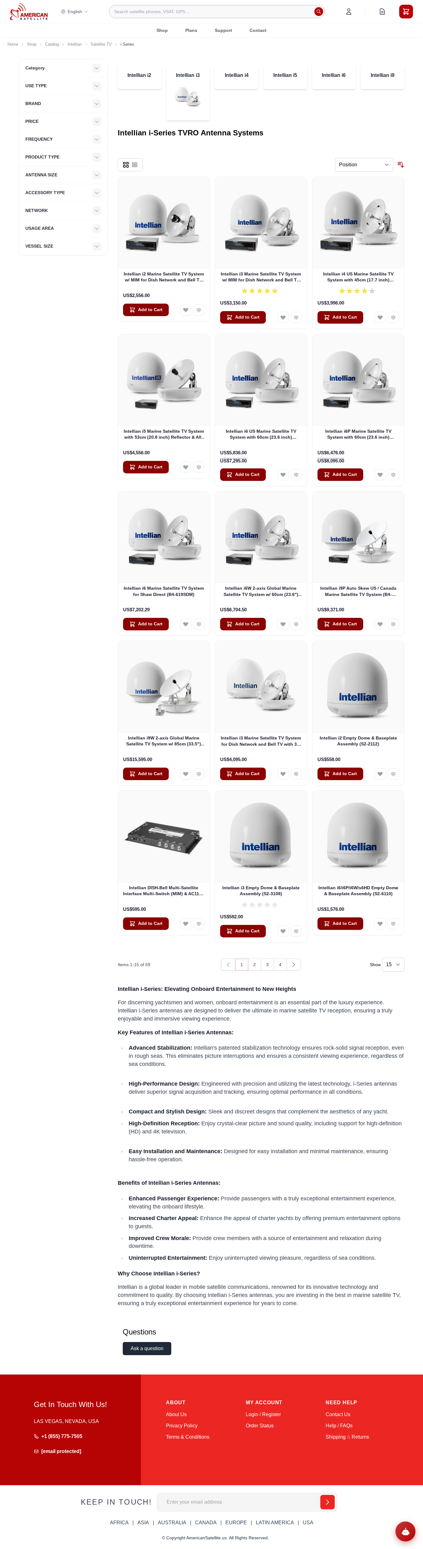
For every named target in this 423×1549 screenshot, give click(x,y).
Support (223, 30)
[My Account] (349, 11)
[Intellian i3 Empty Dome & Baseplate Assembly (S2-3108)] (261, 836)
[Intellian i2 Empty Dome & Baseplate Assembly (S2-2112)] (358, 687)
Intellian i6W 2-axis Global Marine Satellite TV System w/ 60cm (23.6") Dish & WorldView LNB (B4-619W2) (261, 592)
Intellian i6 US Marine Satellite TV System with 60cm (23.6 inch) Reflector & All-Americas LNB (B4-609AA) (261, 435)
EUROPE (236, 1522)
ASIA (143, 1522)
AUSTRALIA (172, 1522)
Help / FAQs (339, 1425)
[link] (228, 965)
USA (308, 1522)
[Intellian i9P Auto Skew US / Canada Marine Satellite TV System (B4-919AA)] (358, 537)
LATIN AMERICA (275, 1522)
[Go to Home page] (29, 11)
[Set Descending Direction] (401, 165)
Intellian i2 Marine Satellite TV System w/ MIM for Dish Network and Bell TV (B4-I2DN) (164, 277)
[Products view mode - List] (134, 165)
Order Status (260, 1425)
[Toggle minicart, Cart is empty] (406, 11)
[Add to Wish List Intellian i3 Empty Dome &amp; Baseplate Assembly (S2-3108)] (283, 931)
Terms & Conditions (187, 1437)
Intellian (75, 44)
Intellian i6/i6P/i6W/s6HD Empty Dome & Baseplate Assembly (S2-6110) (358, 890)
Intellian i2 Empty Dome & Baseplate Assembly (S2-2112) (358, 740)
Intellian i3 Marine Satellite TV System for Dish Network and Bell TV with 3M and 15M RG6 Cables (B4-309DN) (261, 741)
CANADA (206, 1522)
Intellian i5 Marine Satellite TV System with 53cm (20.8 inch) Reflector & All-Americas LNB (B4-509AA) (164, 435)
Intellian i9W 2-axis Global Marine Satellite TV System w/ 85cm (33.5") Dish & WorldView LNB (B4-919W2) (163, 741)
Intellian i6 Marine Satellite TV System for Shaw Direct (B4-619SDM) (164, 591)
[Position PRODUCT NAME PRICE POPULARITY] (364, 165)
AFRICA (119, 1522)
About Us (176, 1414)
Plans (191, 30)
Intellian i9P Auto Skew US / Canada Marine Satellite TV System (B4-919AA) (358, 592)
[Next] (293, 965)
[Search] (318, 11)
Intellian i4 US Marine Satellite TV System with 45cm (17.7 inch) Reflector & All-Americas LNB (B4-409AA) (358, 277)
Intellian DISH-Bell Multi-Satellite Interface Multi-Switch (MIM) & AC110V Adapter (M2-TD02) (163, 891)
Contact (258, 30)
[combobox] (217, 11)
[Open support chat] (405, 1531)
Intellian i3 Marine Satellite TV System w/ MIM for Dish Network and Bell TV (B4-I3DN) (261, 277)
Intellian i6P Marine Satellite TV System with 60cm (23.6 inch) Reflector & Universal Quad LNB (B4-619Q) (358, 435)
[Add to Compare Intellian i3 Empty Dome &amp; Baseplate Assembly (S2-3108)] (296, 931)
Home (13, 44)
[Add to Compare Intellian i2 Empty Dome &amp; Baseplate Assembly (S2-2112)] (393, 774)
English (75, 11)
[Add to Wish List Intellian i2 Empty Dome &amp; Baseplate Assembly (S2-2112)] (380, 774)
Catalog (52, 44)
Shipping (336, 1437)
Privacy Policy (182, 1425)
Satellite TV (101, 44)
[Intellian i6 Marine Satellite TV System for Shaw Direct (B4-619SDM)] (164, 537)
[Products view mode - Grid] (126, 165)
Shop (162, 30)
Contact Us (338, 1414)
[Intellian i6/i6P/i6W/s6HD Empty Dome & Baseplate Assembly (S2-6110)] (358, 836)
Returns (360, 1437)
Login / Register (263, 1414)
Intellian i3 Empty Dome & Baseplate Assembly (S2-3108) (261, 890)
